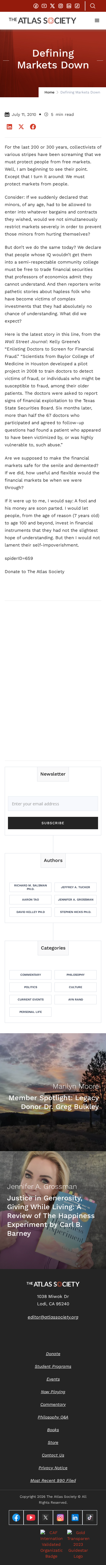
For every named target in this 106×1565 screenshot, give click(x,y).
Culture (75, 987)
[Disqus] (53, 680)
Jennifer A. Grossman (75, 899)
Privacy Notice (53, 1467)
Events (53, 1379)
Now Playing (53, 1391)
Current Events (31, 999)
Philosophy (76, 974)
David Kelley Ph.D (30, 912)
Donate (53, 1353)
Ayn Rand (75, 999)
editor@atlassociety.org (53, 1317)
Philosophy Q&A (53, 1417)
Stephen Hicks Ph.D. (75, 912)
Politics (30, 987)
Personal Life (30, 1011)
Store (53, 1442)
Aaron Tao (30, 899)
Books (53, 1429)
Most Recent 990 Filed (53, 1480)
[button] (97, 20)
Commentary (30, 974)
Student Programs (53, 1366)
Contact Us (53, 1455)
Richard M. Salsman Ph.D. (30, 887)
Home (49, 92)
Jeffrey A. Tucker (75, 887)
